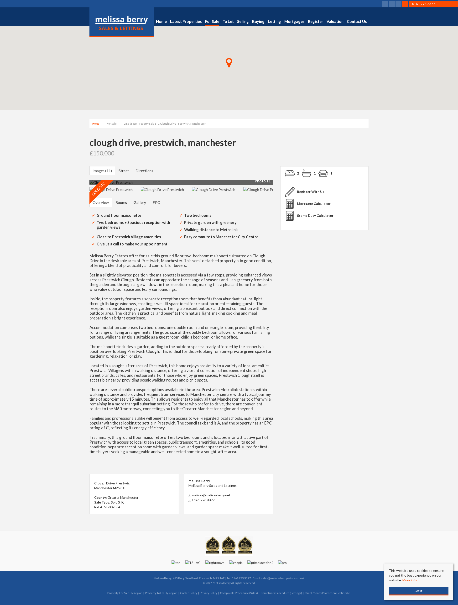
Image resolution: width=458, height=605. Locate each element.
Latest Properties (186, 21)
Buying (258, 21)
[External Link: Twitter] (392, 4)
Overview (101, 202)
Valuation (335, 21)
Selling (243, 21)
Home (161, 21)
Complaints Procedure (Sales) (239, 593)
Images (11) (102, 170)
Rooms (121, 202)
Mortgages (294, 21)
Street (124, 170)
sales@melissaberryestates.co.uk (282, 578)
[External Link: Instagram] (399, 4)
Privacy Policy (208, 593)
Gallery (140, 202)
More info (409, 580)
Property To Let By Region (161, 593)
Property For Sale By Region (124, 593)
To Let (228, 21)
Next (282, 184)
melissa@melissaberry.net (211, 495)
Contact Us (357, 21)
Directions (144, 170)
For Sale (212, 21)
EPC (156, 202)
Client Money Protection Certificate (327, 593)
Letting (274, 21)
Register (315, 21)
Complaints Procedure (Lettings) (281, 593)
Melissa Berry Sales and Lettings (212, 485)
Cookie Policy (188, 593)
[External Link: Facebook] (385, 4)
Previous (82, 184)
